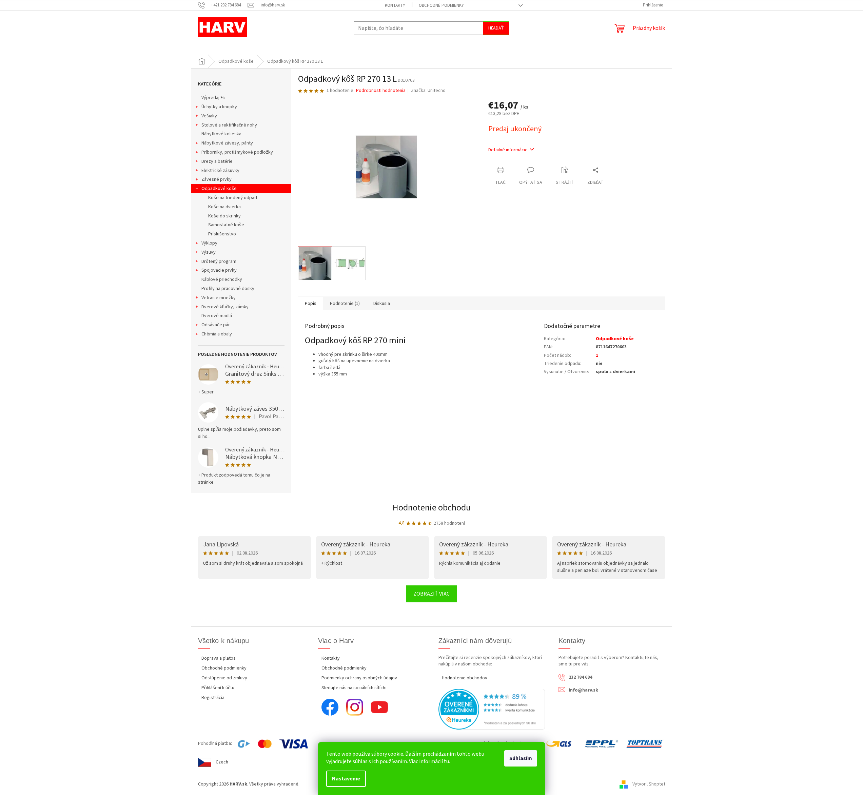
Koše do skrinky (224, 216)
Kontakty (395, 5)
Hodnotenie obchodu (432, 507)
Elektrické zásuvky (220, 170)
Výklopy (209, 243)
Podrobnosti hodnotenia (381, 91)
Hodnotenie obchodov (464, 678)
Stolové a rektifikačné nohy (229, 125)
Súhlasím (520, 758)
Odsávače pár (215, 325)
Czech (222, 762)
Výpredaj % (213, 97)
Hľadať (496, 28)
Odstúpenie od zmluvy (224, 678)
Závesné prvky (216, 179)
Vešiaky (209, 116)
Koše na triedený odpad (232, 197)
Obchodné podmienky (441, 5)
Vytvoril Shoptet (648, 784)
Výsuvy (208, 252)
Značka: (428, 90)
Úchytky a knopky (219, 106)
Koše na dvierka (224, 206)
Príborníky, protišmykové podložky (237, 152)
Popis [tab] (310, 303)
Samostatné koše (226, 224)
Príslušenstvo (222, 234)
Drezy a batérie (217, 161)
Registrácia (212, 697)
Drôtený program (218, 261)
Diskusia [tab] (381, 303)
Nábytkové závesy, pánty (227, 143)
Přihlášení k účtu (217, 687)
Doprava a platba (218, 658)
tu (446, 761)
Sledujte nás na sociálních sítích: (353, 687)
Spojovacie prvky (219, 270)
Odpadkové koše (219, 188)
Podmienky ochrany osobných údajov (359, 678)
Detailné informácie (508, 150)
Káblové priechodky (221, 279)
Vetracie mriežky (218, 297)
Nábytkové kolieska (221, 134)
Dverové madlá (216, 315)
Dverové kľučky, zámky (225, 307)
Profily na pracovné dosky (227, 288)
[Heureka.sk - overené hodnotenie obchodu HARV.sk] (491, 709)
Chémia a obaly (216, 334)
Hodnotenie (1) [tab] (345, 303)
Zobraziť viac (431, 594)
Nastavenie (346, 778)
